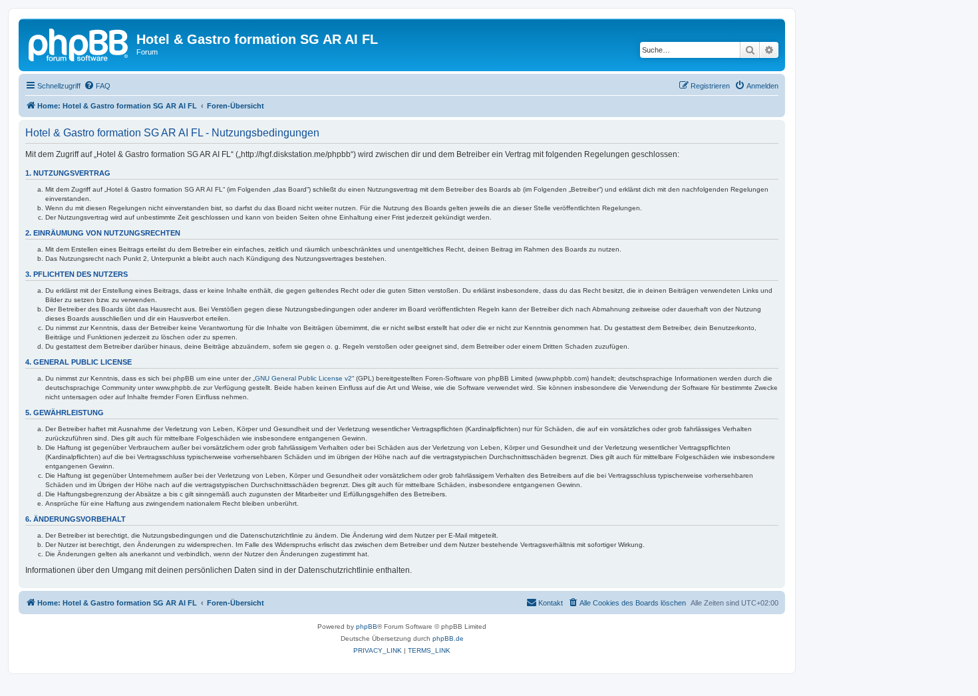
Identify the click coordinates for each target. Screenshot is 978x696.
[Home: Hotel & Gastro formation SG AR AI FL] (79, 43)
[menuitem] (97, 86)
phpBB (366, 626)
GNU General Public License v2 (303, 378)
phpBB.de (448, 638)
